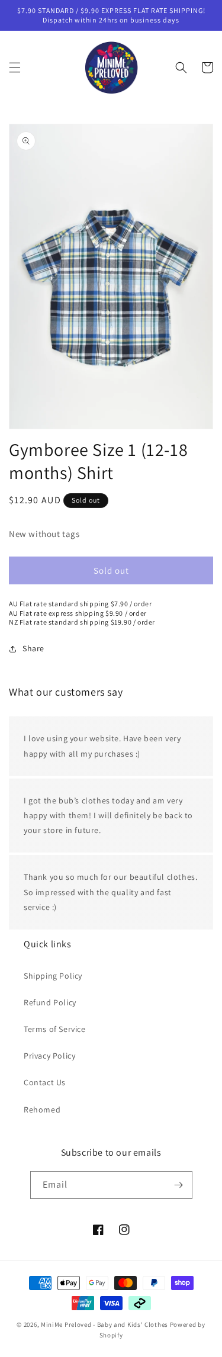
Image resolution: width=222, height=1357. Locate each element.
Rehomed (42, 1109)
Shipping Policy (53, 975)
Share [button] (33, 648)
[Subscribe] (179, 1185)
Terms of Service (55, 1029)
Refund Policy (50, 1002)
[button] (15, 67)
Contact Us (45, 1082)
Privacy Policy (49, 1055)
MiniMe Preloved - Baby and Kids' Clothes (104, 1324)
